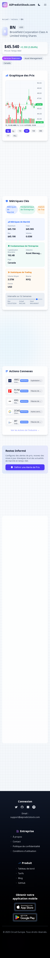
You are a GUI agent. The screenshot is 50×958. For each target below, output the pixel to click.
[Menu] (45, 4)
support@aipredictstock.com (25, 817)
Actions (14, 19)
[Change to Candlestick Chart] (8, 131)
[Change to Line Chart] (13, 131)
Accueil (5, 19)
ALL (15, 135)
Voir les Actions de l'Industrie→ (25, 430)
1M (33, 131)
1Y (8, 135)
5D (26, 131)
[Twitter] (16, 807)
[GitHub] (22, 807)
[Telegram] (33, 807)
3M (40, 131)
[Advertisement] (25, 170)
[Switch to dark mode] (39, 4)
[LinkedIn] (28, 807)
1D (20, 131)
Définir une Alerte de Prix (27, 467)
